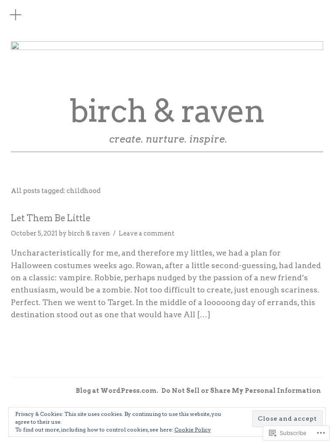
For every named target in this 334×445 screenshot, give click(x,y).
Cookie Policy (192, 429)
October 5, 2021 (34, 233)
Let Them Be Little (50, 218)
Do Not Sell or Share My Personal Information (241, 391)
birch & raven (167, 111)
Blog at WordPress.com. (117, 391)
